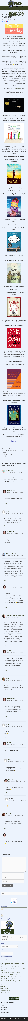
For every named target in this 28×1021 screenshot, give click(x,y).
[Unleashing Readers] (7, 933)
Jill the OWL (9, 470)
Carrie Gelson (10, 814)
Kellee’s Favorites (16, 88)
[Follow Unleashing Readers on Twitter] (14, 903)
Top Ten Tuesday (13, 448)
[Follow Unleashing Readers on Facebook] (14, 900)
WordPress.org (5, 992)
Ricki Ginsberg (11, 490)
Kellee (8, 724)
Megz (7, 678)
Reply (5, 485)
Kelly (7, 511)
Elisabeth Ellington (11, 554)
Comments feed (5, 990)
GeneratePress (23, 1018)
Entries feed (4, 988)
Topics (2, 943)
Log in (3, 986)
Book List (6, 448)
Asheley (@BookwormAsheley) (15, 615)
